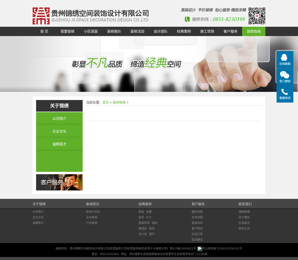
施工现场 (207, 31)
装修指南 (254, 31)
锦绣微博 (244, 211)
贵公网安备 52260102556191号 (222, 248)
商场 (152, 228)
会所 (141, 217)
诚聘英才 (59, 144)
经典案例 (184, 31)
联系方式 (244, 228)
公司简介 (59, 118)
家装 (141, 211)
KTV (149, 217)
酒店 (154, 223)
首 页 (44, 31)
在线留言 (244, 223)
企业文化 (59, 131)
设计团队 (161, 31)
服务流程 (197, 211)
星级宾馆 (144, 223)
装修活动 (137, 31)
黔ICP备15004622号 (183, 248)
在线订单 (197, 234)
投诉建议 (197, 239)
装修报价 (114, 31)
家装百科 (197, 223)
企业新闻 (91, 217)
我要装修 (67, 31)
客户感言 (197, 228)
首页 (105, 102)
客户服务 (230, 31)
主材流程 (197, 217)
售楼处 (143, 228)
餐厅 (152, 234)
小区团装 (91, 31)
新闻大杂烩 (93, 211)
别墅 (149, 211)
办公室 (143, 234)
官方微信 (244, 217)
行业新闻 (91, 223)
